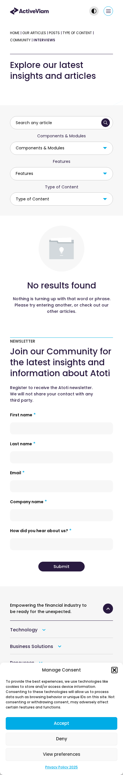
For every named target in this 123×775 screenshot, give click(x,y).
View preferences (61, 754)
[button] (114, 670)
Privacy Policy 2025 (61, 767)
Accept (61, 723)
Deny (61, 739)
